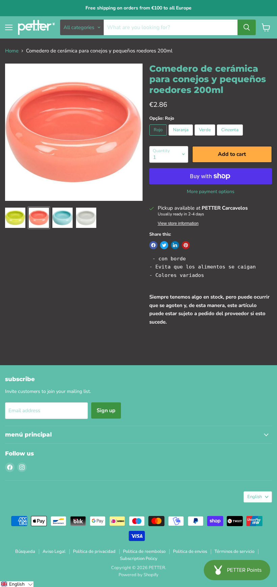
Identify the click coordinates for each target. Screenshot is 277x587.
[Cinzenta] (231, 137)
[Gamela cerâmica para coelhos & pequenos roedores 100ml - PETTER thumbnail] (15, 218)
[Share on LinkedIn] (175, 245)
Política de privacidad (94, 551)
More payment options (210, 191)
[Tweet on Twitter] (164, 245)
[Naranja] (182, 137)
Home (12, 51)
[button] (16, 584)
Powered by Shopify (138, 575)
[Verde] (206, 137)
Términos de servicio (234, 551)
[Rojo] (159, 137)
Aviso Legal (54, 551)
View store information (178, 223)
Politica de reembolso (144, 551)
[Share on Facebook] (153, 245)
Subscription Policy (138, 559)
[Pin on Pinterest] (186, 245)
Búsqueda (25, 551)
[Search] (246, 27)
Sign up (106, 410)
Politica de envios (190, 551)
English (254, 497)
